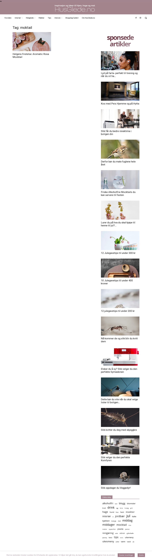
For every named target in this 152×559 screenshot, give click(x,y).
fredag (127, 508)
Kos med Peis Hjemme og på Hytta (120, 103)
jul (128, 516)
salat (116, 533)
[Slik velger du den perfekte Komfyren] (120, 444)
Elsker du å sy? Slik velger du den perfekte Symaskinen (119, 370)
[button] (145, 18)
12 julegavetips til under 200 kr (118, 311)
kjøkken (106, 521)
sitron (122, 533)
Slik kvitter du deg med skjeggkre (119, 429)
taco (110, 537)
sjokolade (130, 533)
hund (112, 512)
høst (122, 512)
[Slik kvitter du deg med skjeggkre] (120, 417)
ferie (121, 508)
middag (127, 520)
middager (108, 524)
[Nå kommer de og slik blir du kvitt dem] (120, 326)
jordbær (120, 516)
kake (134, 516)
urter (117, 542)
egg (117, 508)
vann (123, 541)
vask (129, 541)
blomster (131, 503)
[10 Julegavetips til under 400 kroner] (120, 268)
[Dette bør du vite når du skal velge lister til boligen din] (120, 386)
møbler (104, 529)
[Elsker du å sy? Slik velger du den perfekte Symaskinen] (120, 356)
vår (133, 542)
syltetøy (104, 537)
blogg (122, 503)
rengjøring (108, 533)
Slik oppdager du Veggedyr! (116, 487)
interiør (106, 516)
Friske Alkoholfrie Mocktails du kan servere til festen (118, 193)
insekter (130, 512)
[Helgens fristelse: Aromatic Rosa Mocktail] (32, 41)
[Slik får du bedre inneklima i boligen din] (120, 118)
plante (120, 529)
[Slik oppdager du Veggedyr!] (120, 475)
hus (117, 512)
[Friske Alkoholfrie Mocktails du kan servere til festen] (120, 179)
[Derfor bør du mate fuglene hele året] (120, 149)
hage (105, 512)
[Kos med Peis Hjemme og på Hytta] (120, 91)
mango (113, 521)
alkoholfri (107, 503)
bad (116, 504)
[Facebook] (136, 18)
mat (119, 521)
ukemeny (129, 537)
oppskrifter (112, 529)
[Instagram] (140, 18)
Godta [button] (141, 555)
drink (110, 507)
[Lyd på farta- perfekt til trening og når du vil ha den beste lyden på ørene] (120, 60)
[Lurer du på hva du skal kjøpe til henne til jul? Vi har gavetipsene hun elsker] (120, 210)
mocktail (121, 524)
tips (116, 537)
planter (127, 529)
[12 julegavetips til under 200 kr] (120, 298)
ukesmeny (108, 541)
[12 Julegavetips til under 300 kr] (120, 240)
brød (104, 508)
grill (131, 508)
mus (129, 525)
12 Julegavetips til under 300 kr (118, 253)
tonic (121, 537)
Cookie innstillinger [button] (126, 555)
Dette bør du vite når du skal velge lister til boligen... (119, 401)
